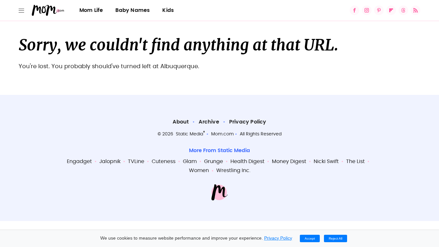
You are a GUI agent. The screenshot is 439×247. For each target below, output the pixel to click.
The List (355, 161)
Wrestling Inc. (233, 170)
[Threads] (403, 10)
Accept (310, 238)
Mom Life (91, 10)
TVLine (136, 161)
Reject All (335, 238)
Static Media (189, 134)
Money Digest (289, 161)
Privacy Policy (247, 121)
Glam (190, 161)
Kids (168, 10)
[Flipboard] (391, 10)
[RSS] (415, 10)
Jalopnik (110, 161)
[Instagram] (367, 10)
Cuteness (163, 161)
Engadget (79, 161)
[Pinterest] (379, 10)
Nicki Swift (326, 161)
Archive (209, 121)
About (181, 121)
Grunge (213, 161)
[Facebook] (354, 10)
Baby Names (132, 10)
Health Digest (247, 161)
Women (199, 170)
